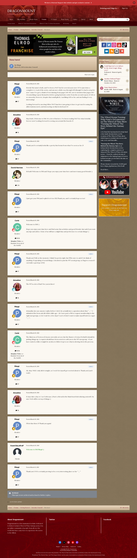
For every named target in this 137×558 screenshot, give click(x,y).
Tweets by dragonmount (57, 523)
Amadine (17, 115)
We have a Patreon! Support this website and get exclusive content (67, 3)
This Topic (120, 19)
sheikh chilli (108, 89)
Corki (17, 221)
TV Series (54, 19)
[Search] (127, 19)
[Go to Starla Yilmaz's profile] (101, 79)
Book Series (65, 19)
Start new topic (89, 74)
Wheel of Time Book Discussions (27, 23)
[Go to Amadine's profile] (17, 121)
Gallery (75, 19)
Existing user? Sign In (109, 8)
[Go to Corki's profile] (17, 227)
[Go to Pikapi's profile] (11, 66)
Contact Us (73, 546)
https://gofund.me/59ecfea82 (115, 166)
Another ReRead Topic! (112, 79)
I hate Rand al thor (110, 87)
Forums (44, 19)
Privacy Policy (65, 546)
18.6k (18, 238)
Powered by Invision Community (68, 550)
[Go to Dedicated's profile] (101, 66)
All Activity (66, 23)
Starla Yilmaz (108, 81)
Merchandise (21, 19)
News (11, 19)
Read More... (105, 169)
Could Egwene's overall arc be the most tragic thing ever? (113, 68)
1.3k (18, 185)
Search (74, 23)
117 (18, 101)
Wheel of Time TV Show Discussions (50, 23)
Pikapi (19, 65)
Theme (58, 546)
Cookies (79, 546)
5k (18, 132)
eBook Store (33, 19)
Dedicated (107, 72)
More (91, 19)
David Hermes (17, 168)
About (83, 19)
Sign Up (125, 8)
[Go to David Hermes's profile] (17, 174)
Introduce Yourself (32, 67)
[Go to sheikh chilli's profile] (101, 88)
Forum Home (11, 23)
